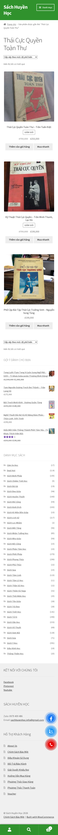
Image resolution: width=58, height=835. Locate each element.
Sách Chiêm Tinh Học (17, 481)
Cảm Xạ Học (12, 465)
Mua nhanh (43, 146)
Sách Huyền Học (16, 10)
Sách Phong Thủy (15, 559)
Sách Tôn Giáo (14, 601)
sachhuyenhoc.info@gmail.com (27, 719)
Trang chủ (11, 24)
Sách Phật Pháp (14, 554)
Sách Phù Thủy (14, 564)
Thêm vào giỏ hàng (19, 146)
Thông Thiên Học (15, 653)
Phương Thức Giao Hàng (20, 781)
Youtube (8, 689)
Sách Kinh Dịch (14, 507)
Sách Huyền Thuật (16, 496)
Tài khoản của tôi (9, 829)
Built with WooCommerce (40, 816)
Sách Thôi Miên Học (16, 596)
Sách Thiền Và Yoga (16, 590)
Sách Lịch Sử (13, 517)
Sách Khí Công (14, 501)
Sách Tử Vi (12, 617)
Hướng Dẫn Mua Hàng (19, 775)
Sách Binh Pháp (14, 475)
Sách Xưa (11, 638)
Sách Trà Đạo (13, 606)
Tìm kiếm (29, 829)
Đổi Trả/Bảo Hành (17, 763)
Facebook (9, 682)
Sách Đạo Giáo (14, 491)
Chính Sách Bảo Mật (18, 751)
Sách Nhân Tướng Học (17, 533)
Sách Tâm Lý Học (15, 580)
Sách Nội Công (14, 543)
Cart (45, 827)
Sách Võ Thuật (14, 627)
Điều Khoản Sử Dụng (18, 757)
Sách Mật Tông (14, 528)
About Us (12, 745)
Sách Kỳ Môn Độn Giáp (17, 512)
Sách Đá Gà (12, 486)
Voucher (12, 793)
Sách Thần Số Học (15, 585)
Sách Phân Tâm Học (16, 549)
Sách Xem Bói (13, 632)
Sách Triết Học (14, 611)
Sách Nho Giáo (14, 538)
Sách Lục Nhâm (14, 522)
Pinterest (9, 686)
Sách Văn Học (13, 622)
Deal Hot (11, 470)
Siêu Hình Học (13, 648)
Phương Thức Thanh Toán (21, 787)
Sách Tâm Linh (14, 575)
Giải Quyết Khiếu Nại (18, 769)
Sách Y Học (12, 643)
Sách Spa (11, 570)
